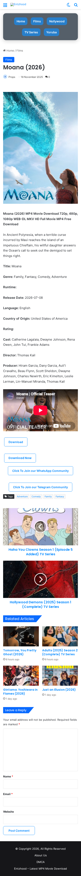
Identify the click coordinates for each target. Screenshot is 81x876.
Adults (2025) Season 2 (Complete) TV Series (60, 652)
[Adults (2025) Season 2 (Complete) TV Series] (60, 636)
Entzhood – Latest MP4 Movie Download (40, 868)
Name (8, 776)
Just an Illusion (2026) (59, 690)
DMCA (41, 862)
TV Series (31, 32)
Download (16, 442)
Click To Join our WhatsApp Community (40, 470)
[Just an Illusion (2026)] (60, 676)
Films (37, 21)
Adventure (22, 496)
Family (48, 496)
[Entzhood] (18, 4)
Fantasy (60, 496)
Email (8, 794)
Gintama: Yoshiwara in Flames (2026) (20, 692)
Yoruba (51, 32)
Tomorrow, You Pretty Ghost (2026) (19, 652)
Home (21, 21)
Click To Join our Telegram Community (40, 487)
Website (8, 811)
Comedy (36, 496)
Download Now (20, 458)
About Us (40, 855)
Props (12, 76)
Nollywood (57, 21)
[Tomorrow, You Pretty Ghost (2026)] (21, 636)
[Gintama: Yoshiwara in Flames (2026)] (21, 676)
